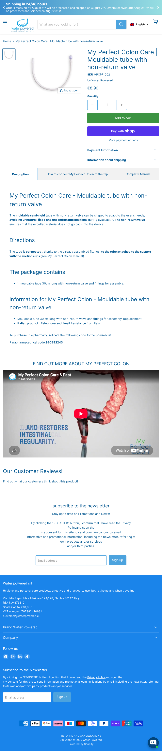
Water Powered (102, 80)
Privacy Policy (96, 677)
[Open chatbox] (153, 742)
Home (7, 41)
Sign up (117, 560)
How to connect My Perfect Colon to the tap (77, 174)
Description (20, 174)
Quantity (92, 96)
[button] (139, 24)
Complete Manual (138, 174)
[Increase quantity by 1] (122, 105)
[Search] (121, 24)
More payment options (123, 140)
